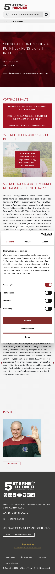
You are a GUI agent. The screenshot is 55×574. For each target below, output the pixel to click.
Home (5, 21)
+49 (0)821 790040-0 (17, 513)
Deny (27, 337)
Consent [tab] (10, 242)
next (53, 363)
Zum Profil (11, 463)
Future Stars (10, 557)
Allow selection (27, 329)
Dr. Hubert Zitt (12, 65)
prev (1, 363)
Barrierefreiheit (11, 563)
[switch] (48, 293)
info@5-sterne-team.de (13, 518)
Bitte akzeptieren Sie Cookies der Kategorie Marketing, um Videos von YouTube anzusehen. (27, 159)
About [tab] (45, 242)
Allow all (27, 320)
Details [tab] (27, 242)
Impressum (42, 557)
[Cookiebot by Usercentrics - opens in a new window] (41, 234)
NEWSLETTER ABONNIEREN (18, 534)
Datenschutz (26, 557)
